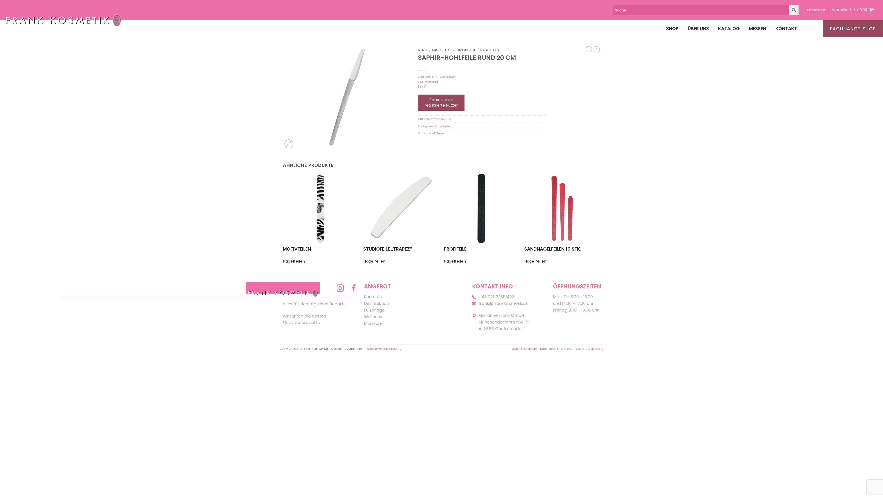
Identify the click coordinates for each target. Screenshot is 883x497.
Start (422, 50)
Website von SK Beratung (384, 349)
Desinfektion (376, 303)
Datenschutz (549, 349)
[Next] (599, 222)
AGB (515, 349)
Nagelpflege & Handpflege (454, 50)
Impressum (529, 349)
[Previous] (283, 222)
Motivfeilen (297, 249)
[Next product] (589, 49)
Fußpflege (374, 310)
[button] (815, 10)
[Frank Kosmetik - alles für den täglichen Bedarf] (63, 20)
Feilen (440, 133)
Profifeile (455, 249)
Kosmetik (373, 297)
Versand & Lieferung (590, 349)
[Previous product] (596, 49)
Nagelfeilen (489, 50)
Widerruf (567, 349)
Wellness (373, 317)
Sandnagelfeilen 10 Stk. (552, 249)
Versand (431, 82)
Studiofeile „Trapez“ (387, 249)
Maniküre (373, 323)
